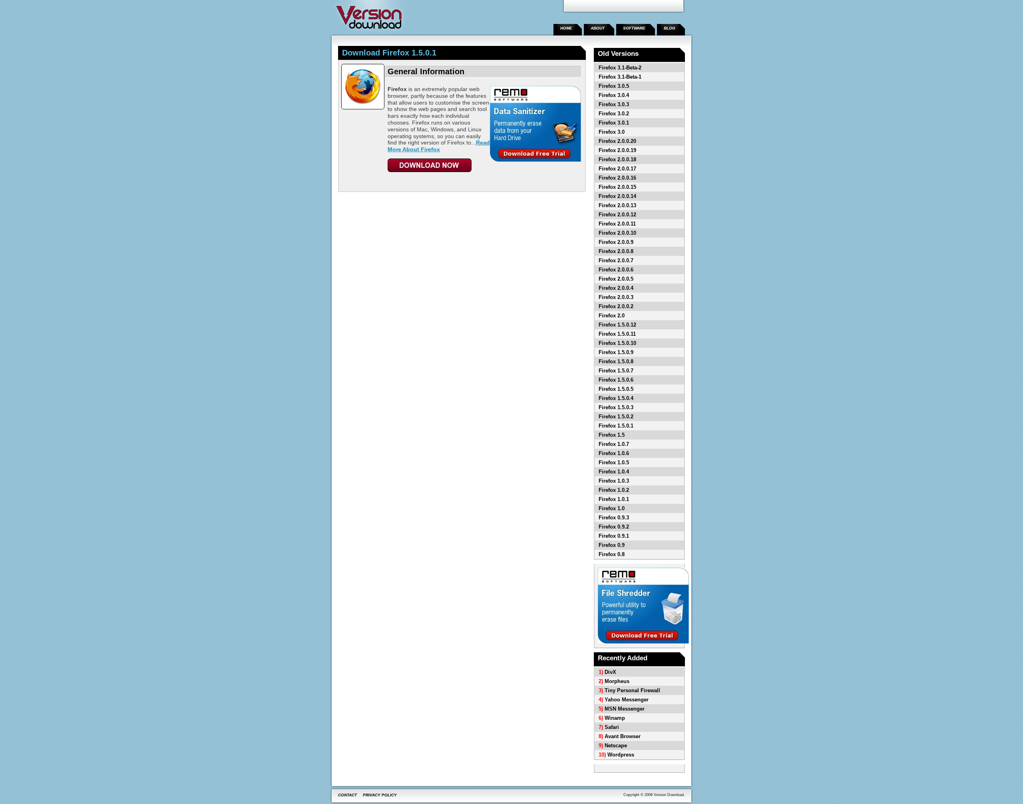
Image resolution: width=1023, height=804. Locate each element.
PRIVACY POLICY (380, 795)
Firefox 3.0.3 (614, 104)
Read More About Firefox (439, 145)
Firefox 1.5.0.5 (616, 389)
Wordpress (620, 755)
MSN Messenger (625, 709)
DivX (610, 672)
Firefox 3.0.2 (614, 114)
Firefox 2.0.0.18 (617, 159)
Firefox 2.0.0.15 (617, 187)
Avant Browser (623, 736)
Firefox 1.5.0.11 (617, 334)
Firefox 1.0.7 (614, 444)
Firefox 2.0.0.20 (617, 141)
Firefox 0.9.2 (614, 527)
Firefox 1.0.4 (614, 472)
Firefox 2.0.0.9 (616, 242)
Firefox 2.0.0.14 (617, 196)
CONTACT (347, 795)
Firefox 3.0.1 (614, 123)
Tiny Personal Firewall (632, 690)
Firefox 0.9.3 (614, 518)
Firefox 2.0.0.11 (617, 224)
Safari (612, 727)
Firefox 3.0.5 (614, 86)
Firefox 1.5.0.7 (616, 371)
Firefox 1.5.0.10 (617, 343)
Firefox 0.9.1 (614, 536)
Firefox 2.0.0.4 (616, 288)
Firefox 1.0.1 (614, 499)
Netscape (616, 746)
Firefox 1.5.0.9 (616, 352)
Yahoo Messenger (627, 700)
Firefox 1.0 (612, 508)
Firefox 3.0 (612, 132)
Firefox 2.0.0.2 (616, 306)
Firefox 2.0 (612, 316)
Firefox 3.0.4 (614, 95)
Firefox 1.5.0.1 (616, 426)
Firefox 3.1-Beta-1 (620, 77)
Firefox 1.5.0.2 (616, 417)
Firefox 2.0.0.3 (616, 297)
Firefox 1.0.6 (614, 453)
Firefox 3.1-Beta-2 (620, 68)
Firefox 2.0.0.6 (616, 270)
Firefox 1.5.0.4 (616, 398)
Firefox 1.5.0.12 (617, 325)
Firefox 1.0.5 (614, 462)
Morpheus (617, 681)
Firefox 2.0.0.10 (617, 233)
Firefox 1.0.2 (614, 490)
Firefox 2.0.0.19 (617, 150)
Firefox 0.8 (612, 554)
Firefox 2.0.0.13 (617, 205)
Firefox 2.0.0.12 (617, 215)
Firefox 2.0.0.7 (616, 260)
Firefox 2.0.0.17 (617, 169)
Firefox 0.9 (612, 545)
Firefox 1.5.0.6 (616, 380)
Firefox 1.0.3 (614, 481)
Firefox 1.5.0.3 (616, 407)
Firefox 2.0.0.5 (616, 279)
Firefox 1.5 (612, 435)
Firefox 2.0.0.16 (617, 178)
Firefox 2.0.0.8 (616, 251)
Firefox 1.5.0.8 (616, 361)
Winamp (615, 718)
